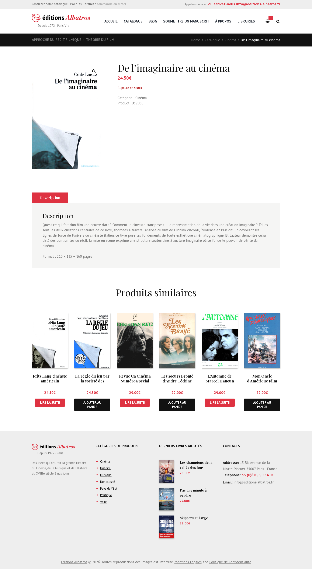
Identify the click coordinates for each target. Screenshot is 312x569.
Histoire (105, 468)
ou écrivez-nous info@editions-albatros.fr (244, 3)
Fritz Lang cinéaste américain (50, 379)
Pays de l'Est (108, 488)
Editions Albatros (74, 562)
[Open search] (278, 21)
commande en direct (111, 4)
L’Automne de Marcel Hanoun (220, 379)
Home (195, 40)
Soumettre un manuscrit (186, 21)
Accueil (111, 21)
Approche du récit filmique (56, 39)
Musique (105, 475)
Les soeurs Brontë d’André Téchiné (177, 379)
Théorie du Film (100, 39)
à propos (223, 21)
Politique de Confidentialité (230, 562)
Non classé (107, 482)
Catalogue (133, 21)
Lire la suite (50, 402)
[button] (94, 71)
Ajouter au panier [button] (92, 404)
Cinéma (230, 40)
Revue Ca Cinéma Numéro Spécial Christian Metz (135, 381)
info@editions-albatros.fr (253, 482)
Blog (153, 21)
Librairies (246, 21)
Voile (103, 502)
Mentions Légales (188, 562)
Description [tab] (49, 197)
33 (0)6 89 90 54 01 (258, 475)
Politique (106, 495)
